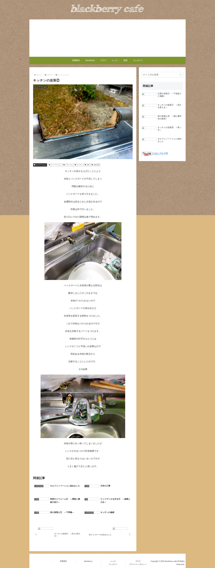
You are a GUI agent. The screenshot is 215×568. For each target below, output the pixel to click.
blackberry (88, 561)
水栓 (88, 165)
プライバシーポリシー (138, 564)
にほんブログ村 (160, 153)
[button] (180, 74)
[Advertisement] (107, 38)
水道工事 (97, 165)
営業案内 (63, 561)
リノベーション (41, 165)
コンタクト (113, 564)
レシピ (113, 561)
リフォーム (69, 165)
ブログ (138, 561)
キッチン (80, 165)
